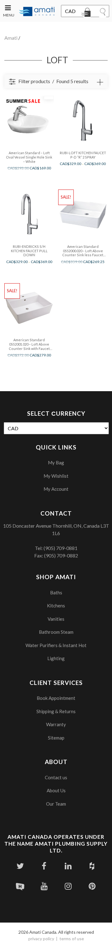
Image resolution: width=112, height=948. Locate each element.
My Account (56, 489)
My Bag (56, 462)
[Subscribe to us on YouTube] (44, 886)
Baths (56, 592)
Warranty (56, 724)
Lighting (56, 658)
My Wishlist (56, 476)
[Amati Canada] (37, 12)
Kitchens (56, 605)
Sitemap (56, 737)
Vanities (56, 619)
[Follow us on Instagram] (68, 886)
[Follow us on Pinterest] (92, 886)
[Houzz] (92, 866)
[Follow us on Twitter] (20, 866)
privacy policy (41, 938)
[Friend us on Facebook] (44, 866)
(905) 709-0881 (60, 548)
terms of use (71, 938)
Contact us (56, 777)
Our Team (56, 804)
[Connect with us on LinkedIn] (68, 866)
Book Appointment (56, 698)
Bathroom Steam (56, 632)
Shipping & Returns (56, 711)
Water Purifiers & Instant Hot (56, 645)
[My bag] (87, 13)
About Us (56, 790)
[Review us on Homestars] (20, 886)
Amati (10, 38)
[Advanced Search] (100, 82)
